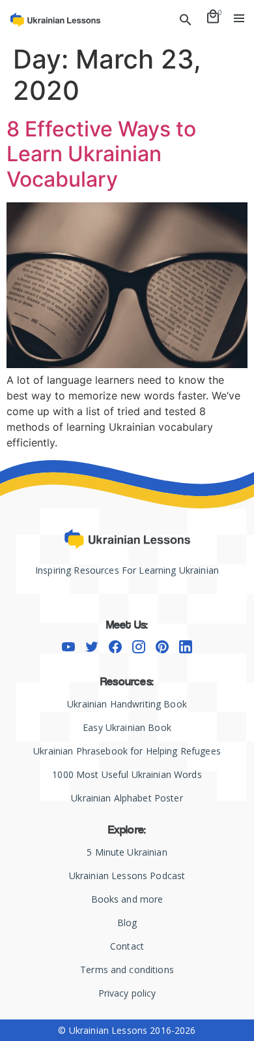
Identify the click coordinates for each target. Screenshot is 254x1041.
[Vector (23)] (68, 646)
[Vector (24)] (91, 646)
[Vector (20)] (138, 646)
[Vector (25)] (115, 646)
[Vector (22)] (185, 646)
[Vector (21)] (162, 646)
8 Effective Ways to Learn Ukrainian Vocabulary (101, 154)
